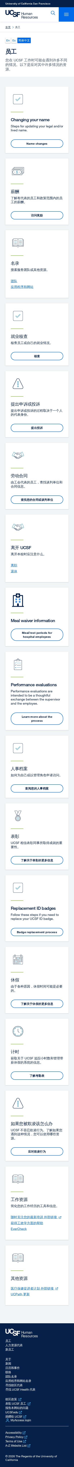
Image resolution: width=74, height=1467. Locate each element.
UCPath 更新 (20, 1294)
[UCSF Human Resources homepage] (19, 14)
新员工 (9, 1349)
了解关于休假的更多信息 (37, 1004)
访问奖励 (37, 215)
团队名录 (11, 1376)
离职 (14, 565)
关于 (8, 1359)
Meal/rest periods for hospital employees (37, 634)
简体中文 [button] (24, 40)
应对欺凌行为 (37, 1151)
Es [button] (14, 40)
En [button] (8, 40)
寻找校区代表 (14, 1385)
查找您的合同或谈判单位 (37, 499)
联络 (8, 1372)
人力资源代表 (14, 1345)
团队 (14, 281)
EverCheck (19, 1229)
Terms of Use (16, 1441)
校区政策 (13, 1399)
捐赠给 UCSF (16, 1416)
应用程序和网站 (22, 287)
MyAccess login (21, 1420)
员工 (8, 1341)
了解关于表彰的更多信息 (37, 860)
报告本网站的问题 (16, 1408)
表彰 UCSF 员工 (18, 1403)
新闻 (8, 1363)
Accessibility (15, 1432)
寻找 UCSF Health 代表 (20, 1389)
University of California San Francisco (27, 4)
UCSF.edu (14, 1412)
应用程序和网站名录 (18, 1381)
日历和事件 (12, 1368)
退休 (14, 571)
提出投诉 (37, 428)
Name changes (37, 143)
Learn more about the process (37, 718)
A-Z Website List (18, 1445)
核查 (37, 356)
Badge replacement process (37, 932)
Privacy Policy (16, 1437)
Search (52, 13)
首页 (8, 27)
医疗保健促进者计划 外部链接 (35, 1288)
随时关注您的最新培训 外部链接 (36, 1217)
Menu (66, 14)
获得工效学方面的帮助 (27, 1223)
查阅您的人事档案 (37, 788)
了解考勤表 (37, 1075)
